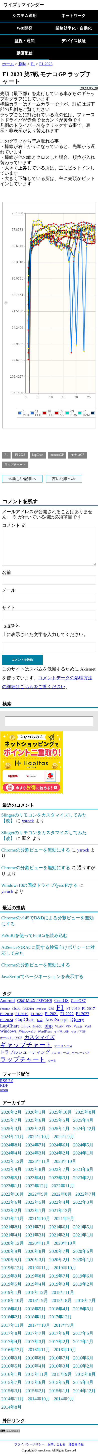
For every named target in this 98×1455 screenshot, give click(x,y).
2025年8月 (85, 1112)
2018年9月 (38, 1300)
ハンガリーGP (60, 1052)
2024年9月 (64, 1136)
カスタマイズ (39, 1037)
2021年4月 (11, 1234)
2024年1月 (83, 1153)
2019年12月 (12, 1267)
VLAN (59, 1026)
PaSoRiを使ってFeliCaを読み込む (34, 935)
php (48, 1025)
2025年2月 (35, 1128)
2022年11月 (63, 1185)
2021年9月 (64, 1218)
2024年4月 (11, 1153)
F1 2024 (6, 1020)
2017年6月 (59, 1333)
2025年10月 (60, 1112)
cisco (16, 1008)
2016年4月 (35, 1366)
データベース (63, 1046)
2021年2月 (59, 1234)
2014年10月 (39, 1398)
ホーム (8, 64)
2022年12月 (36, 1185)
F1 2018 (6, 1014)
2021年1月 (83, 1234)
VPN (68, 1026)
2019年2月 (83, 1284)
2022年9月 (38, 1194)
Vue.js (78, 1026)
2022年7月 (85, 1194)
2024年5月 (83, 1144)
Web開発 (24, 28)
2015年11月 (36, 1374)
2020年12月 (12, 1243)
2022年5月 (35, 1202)
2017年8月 (11, 1333)
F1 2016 (73, 1008)
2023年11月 (39, 1161)
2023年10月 (65, 1161)
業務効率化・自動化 (74, 28)
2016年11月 (39, 1349)
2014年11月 (12, 1398)
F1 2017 (88, 1008)
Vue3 (88, 1026)
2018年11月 (63, 1292)
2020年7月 (59, 1251)
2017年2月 (59, 1341)
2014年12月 (84, 1390)
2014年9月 (64, 1398)
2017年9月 (64, 1325)
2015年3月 (11, 1390)
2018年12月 (36, 1292)
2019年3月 (59, 1284)
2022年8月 (62, 1194)
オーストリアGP (11, 1037)
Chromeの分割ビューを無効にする (35, 850)
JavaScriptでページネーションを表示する (42, 976)
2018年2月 (11, 1316)
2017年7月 (35, 1333)
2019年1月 (11, 1292)
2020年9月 (11, 1251)
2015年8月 (85, 1374)
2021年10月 (39, 1218)
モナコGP (77, 455)
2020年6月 (83, 1251)
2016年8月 (35, 1357)
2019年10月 (65, 1267)
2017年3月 (35, 1341)
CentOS (61, 1000)
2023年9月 (11, 1169)
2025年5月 (59, 1120)
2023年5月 (11, 1177)
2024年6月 (59, 1144)
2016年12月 (12, 1349)
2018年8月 (62, 1300)
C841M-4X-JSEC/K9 (34, 1000)
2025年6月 (35, 1120)
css (51, 1008)
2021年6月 (59, 1226)
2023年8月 (35, 1169)
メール (9, 590)
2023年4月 (35, 1177)
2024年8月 (11, 1144)
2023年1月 (11, 1185)
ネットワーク (74, 15)
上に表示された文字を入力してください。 (45, 634)
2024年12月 (84, 1128)
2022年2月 (11, 1210)
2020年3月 (35, 1259)
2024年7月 (35, 1144)
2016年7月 (59, 1357)
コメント (14, 525)
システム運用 (25, 15)
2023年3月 (59, 1177)
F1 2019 (21, 1014)
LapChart (37, 455)
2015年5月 (59, 1382)
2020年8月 (35, 1251)
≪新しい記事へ (22, 478)
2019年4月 (35, 1284)
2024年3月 (35, 1153)
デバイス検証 (74, 41)
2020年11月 (39, 1243)
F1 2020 (36, 1014)
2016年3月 (59, 1366)
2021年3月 (35, 1234)
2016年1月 (11, 1374)
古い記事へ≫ (64, 478)
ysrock (28, 820)
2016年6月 (83, 1357)
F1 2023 (46, 64)
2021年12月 (60, 1210)
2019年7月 (59, 1276)
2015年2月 (35, 1390)
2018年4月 (59, 1308)
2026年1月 (35, 1112)
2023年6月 (83, 1169)
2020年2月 (59, 1259)
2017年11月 (12, 1325)
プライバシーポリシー (29, 1444)
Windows (8, 1031)
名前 (6, 572)
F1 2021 (51, 1014)
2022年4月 (59, 1202)
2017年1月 (83, 1341)
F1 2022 (67, 1014)
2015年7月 (11, 1382)
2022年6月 (11, 1202)
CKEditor (28, 1008)
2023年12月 (12, 1161)
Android (7, 1000)
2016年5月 (11, 1366)
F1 (33, 64)
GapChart (25, 1019)
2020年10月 (65, 1243)
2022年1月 (35, 1210)
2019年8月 (35, 1276)
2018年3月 (83, 1308)
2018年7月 (85, 1300)
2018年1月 (35, 1316)
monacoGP (57, 455)
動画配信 (25, 53)
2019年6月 (83, 1276)
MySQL (37, 1026)
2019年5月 (11, 1284)
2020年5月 (11, 1259)
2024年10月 (39, 1136)
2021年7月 (35, 1226)
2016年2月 (83, 1366)
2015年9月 (62, 1374)
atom (4, 1090)
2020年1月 (83, 1259)
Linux (26, 1026)
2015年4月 (83, 1382)
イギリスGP (61, 1031)
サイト (9, 607)
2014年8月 (11, 1407)
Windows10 (27, 1031)
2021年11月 (12, 1218)
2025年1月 (59, 1128)
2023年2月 (83, 1177)
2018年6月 (11, 1308)
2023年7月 (59, 1169)
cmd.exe (41, 1008)
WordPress (45, 1031)
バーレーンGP (80, 1052)
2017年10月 (39, 1325)
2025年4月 (83, 1120)
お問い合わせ (56, 1444)
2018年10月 (12, 1300)
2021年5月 (83, 1226)
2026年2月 (11, 1112)
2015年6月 (35, 1382)
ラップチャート (15, 464)
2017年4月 (11, 1341)
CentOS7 (78, 1000)
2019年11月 (39, 1267)
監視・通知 (25, 41)
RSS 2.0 (6, 1081)
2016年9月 (11, 1357)
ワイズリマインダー (23, 4)
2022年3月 (83, 1202)
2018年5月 (35, 1308)
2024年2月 (59, 1153)
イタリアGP (78, 1031)
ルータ (52, 1060)
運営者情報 (76, 1444)
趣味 (22, 64)
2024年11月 (12, 1136)
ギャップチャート (26, 1044)
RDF (4, 1085)
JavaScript (56, 1019)
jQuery (77, 1019)
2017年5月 (83, 1333)
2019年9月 (11, 1276)
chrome (5, 1009)
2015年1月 (59, 1390)
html (39, 1020)
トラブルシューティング (25, 1052)
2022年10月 (12, 1194)
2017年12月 (60, 1316)
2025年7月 (11, 1120)
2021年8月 (11, 1226)
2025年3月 (11, 1128)
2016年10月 (65, 1349)
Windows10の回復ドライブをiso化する (39, 885)
